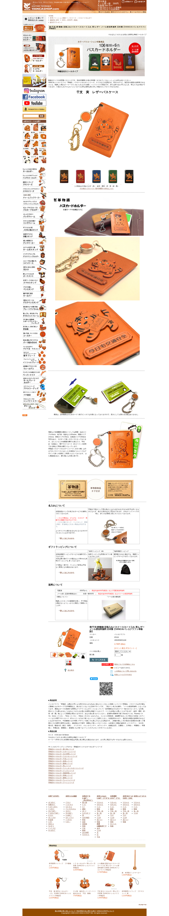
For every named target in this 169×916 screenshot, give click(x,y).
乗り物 (84, 802)
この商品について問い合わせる (125, 671)
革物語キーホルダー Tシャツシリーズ (61, 780)
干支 (83, 828)
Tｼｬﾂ (98, 815)
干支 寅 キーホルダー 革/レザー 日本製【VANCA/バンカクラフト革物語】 (108, 893)
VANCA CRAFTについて (105, 911)
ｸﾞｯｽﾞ (84, 805)
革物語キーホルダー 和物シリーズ (60, 775)
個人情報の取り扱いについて (65, 911)
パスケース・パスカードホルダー (80, 18)
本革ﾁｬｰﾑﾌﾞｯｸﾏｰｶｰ (140, 796)
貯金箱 (50, 820)
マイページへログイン (121, 12)
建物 (83, 809)
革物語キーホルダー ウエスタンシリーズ (62, 756)
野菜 (83, 820)
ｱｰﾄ (83, 807)
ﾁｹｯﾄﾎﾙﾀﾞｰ (69, 813)
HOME (51, 16)
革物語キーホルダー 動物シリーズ (60, 763)
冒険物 (84, 824)
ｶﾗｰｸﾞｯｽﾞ (113, 824)
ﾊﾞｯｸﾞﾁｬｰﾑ (69, 805)
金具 (98, 828)
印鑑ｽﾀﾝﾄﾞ (51, 805)
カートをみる (105, 12)
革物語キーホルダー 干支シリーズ (60, 759)
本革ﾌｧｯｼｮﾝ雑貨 (71, 796)
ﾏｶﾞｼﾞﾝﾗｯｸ (51, 817)
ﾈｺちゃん (100, 805)
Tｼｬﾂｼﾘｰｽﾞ (86, 835)
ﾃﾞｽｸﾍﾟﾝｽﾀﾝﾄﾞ (53, 807)
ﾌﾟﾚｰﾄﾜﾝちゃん (71, 809)
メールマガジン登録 (139, 12)
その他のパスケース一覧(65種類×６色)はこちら (97, 188)
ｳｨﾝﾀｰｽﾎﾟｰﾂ (86, 813)
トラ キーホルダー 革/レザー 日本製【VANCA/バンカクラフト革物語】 (84, 866)
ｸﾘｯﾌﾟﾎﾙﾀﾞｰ (52, 811)
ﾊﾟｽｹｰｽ (68, 802)
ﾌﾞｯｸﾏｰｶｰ (69, 820)
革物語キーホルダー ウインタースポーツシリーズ (66, 768)
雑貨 (111, 822)
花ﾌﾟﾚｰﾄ (99, 820)
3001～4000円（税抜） (70, 20)
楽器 (83, 822)
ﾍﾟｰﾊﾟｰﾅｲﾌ (51, 828)
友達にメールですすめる (123, 674)
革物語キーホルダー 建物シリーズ (60, 778)
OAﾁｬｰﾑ (51, 824)
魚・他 (99, 813)
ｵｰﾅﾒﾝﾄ (50, 815)
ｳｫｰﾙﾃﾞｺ (51, 826)
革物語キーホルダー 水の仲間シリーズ (62, 754)
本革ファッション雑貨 (58, 18)
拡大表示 (71, 670)
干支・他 (100, 811)
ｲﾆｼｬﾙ (99, 817)
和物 (83, 826)
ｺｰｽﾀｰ (50, 822)
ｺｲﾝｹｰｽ (68, 811)
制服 (98, 822)
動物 (83, 830)
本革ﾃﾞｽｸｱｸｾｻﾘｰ (53, 796)
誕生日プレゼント (56, 22)
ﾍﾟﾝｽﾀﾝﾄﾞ (51, 809)
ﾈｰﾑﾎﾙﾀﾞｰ (69, 815)
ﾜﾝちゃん (100, 802)
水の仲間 (85, 832)
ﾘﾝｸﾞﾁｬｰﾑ (69, 807)
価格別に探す (54, 20)
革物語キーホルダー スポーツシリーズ (62, 751)
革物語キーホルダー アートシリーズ (61, 782)
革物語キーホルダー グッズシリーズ (61, 771)
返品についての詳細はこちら (124, 664)
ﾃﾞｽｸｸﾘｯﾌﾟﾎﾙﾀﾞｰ (53, 813)
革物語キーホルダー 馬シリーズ (59, 766)
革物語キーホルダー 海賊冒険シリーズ (62, 773)
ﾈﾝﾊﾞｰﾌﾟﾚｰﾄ (70, 817)
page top (143, 904)
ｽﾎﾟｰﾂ (84, 811)
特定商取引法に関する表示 (86, 911)
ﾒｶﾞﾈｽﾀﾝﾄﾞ (51, 802)
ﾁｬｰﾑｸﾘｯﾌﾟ (51, 830)
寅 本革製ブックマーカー (132, 873)
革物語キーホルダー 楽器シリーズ (60, 761)
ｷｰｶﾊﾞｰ (68, 822)
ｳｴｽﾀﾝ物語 (85, 817)
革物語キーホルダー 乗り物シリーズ (61, 749)
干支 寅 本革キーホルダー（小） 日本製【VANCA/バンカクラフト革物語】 (60, 893)
